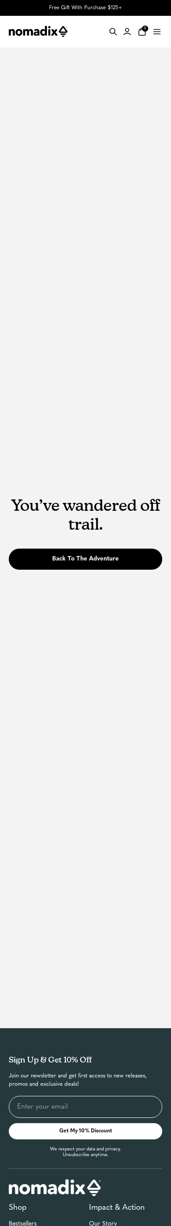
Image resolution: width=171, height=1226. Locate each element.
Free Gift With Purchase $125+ (85, 8)
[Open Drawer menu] (157, 31)
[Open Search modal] (113, 31)
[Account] (127, 31)
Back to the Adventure (85, 559)
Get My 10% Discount (85, 1131)
